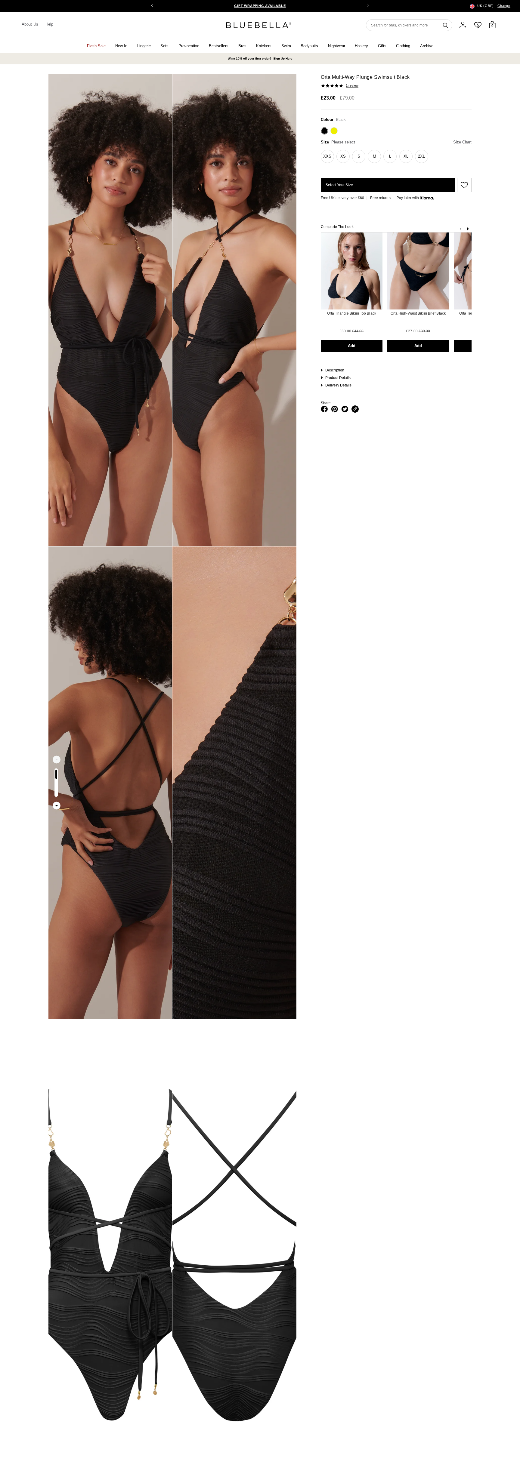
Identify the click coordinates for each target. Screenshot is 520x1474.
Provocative (188, 46)
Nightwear (336, 46)
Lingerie (144, 46)
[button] (368, 6)
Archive (426, 46)
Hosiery (361, 46)
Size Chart (462, 142)
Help (49, 24)
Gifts (382, 46)
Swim (286, 46)
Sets (164, 46)
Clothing (403, 46)
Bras (242, 46)
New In (121, 46)
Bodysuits (309, 46)
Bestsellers (218, 46)
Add (351, 345)
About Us (30, 24)
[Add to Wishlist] (463, 185)
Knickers (263, 46)
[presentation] (468, 230)
